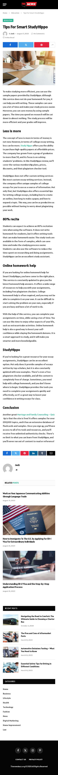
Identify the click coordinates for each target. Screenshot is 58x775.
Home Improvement (12, 725)
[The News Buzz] (29, 4)
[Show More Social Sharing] (52, 44)
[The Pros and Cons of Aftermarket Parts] (10, 637)
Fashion (6, 711)
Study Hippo (26, 145)
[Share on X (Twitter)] (25, 44)
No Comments (39, 34)
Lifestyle (7, 698)
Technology (8, 707)
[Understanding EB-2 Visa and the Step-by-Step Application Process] (29, 565)
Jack (12, 34)
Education (8, 20)
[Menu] (4, 4)
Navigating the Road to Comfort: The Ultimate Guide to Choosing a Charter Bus (37, 619)
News (5, 716)
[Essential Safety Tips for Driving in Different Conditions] (10, 667)
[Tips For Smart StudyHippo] (29, 68)
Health (6, 702)
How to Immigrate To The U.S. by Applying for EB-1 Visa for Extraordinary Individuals (27, 540)
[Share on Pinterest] (41, 44)
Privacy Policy (36, 759)
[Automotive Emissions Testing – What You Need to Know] (10, 652)
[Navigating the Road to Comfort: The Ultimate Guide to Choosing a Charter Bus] (10, 620)
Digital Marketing (10, 720)
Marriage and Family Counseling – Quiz (36, 414)
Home (5, 689)
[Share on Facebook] (10, 44)
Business (7, 693)
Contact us (20, 759)
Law (4, 729)
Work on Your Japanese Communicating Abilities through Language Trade (26, 495)
